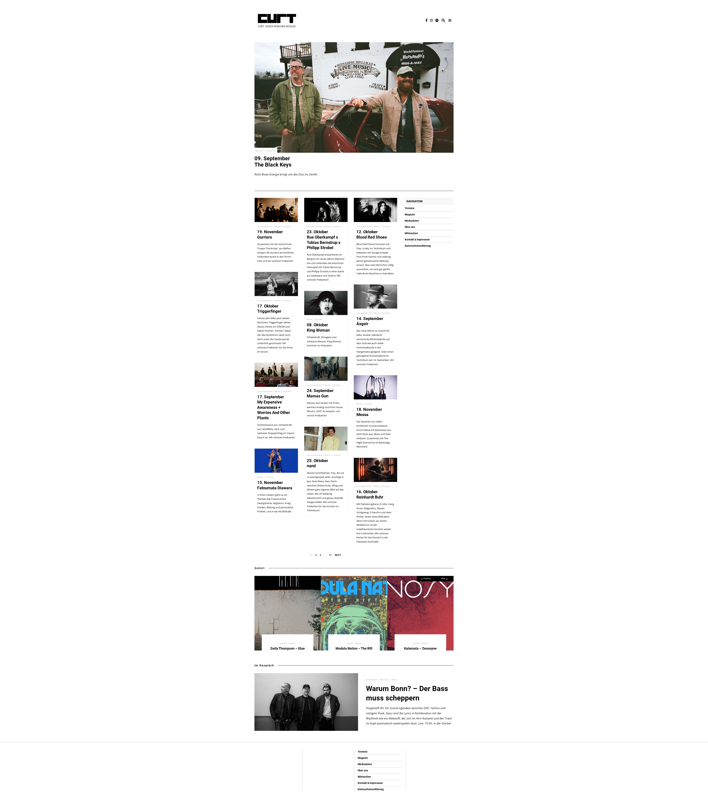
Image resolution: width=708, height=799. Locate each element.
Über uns (410, 226)
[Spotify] (436, 20)
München (384, 679)
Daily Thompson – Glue (287, 648)
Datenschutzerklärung (418, 245)
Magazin (410, 214)
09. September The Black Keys (272, 161)
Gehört (259, 568)
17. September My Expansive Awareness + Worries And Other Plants (273, 407)
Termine (271, 150)
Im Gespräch (264, 665)
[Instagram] (431, 20)
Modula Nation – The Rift (354, 648)
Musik (259, 150)
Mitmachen (411, 233)
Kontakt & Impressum (417, 239)
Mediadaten (412, 220)
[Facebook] (426, 20)
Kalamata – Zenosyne (420, 648)
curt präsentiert (265, 226)
